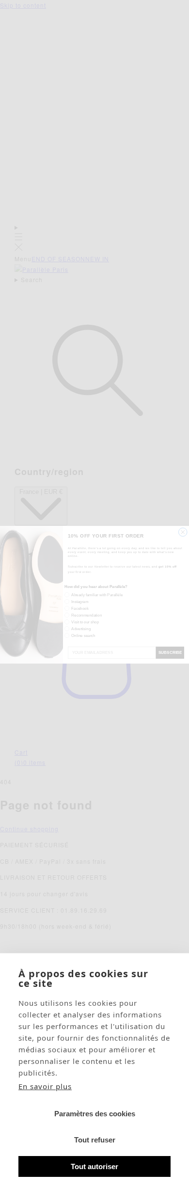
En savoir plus (45, 1086)
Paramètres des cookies (94, 1114)
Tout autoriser (94, 1166)
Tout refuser (94, 1140)
